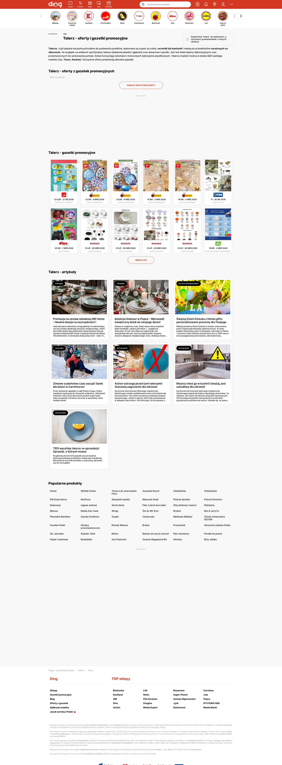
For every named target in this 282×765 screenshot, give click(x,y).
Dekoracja (55, 505)
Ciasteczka (148, 516)
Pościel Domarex (213, 499)
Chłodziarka (210, 491)
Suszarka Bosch (151, 491)
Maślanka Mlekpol (182, 516)
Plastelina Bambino (60, 516)
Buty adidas (210, 539)
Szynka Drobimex (90, 516)
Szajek (115, 516)
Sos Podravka (119, 539)
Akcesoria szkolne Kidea (217, 525)
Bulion (115, 533)
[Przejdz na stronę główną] (55, 4)
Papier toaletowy (59, 539)
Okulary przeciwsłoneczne (90, 526)
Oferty (81, 670)
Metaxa (54, 511)
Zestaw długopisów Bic (154, 539)
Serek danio (118, 505)
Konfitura (86, 499)
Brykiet (177, 511)
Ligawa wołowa (89, 505)
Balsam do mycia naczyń (155, 533)
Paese (53, 491)
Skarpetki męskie (121, 499)
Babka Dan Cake (89, 511)
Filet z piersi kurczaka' (154, 505)
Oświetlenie (179, 491)
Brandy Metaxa (120, 525)
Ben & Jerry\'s (211, 511)
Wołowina (209, 505)
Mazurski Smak (150, 499)
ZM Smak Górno (58, 499)
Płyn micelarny (181, 533)
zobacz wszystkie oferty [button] (141, 85)
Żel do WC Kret (150, 511)
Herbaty (177, 539)
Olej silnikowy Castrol (184, 505)
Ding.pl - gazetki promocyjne (61, 670)
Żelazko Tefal (88, 533)
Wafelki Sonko (88, 491)
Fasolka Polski (57, 525)
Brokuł (145, 525)
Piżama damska (181, 499)
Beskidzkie (86, 539)
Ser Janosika (57, 533)
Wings (115, 511)
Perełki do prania (213, 533)
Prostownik (179, 525)
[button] (197, 4)
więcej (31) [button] (141, 260)
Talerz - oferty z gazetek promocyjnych (81, 71)
